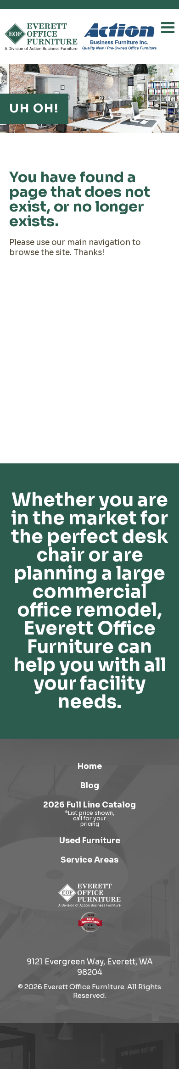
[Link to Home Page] (89, 895)
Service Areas (89, 860)
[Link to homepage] (41, 36)
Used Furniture (89, 841)
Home (90, 766)
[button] (167, 27)
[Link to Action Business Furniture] (119, 36)
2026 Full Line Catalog (89, 805)
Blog (89, 786)
